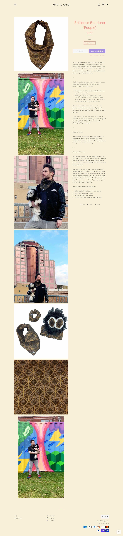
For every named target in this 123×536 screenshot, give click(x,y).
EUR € (104, 516)
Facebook (51, 516)
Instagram (51, 518)
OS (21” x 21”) (89, 43)
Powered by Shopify (103, 523)
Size (89, 39)
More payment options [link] (97, 55)
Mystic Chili (61, 4)
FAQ (15, 516)
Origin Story (17, 518)
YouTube (51, 520)
